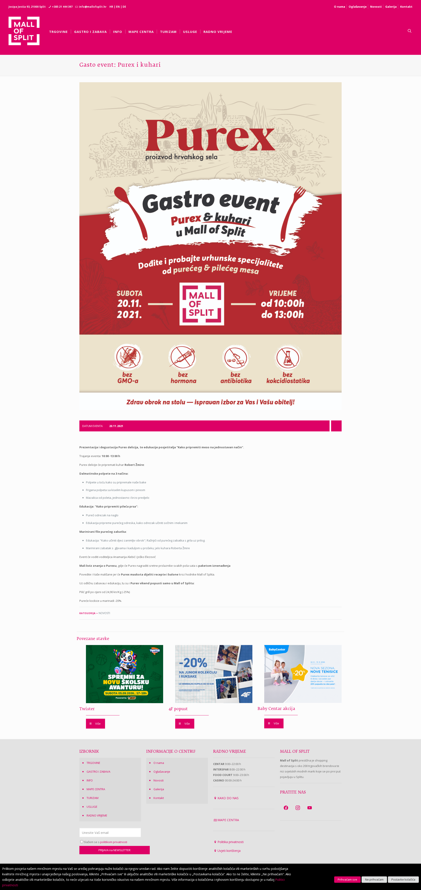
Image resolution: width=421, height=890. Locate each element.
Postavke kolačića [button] (403, 879)
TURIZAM (92, 798)
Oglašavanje (358, 7)
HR (111, 7)
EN (118, 7)
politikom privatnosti (113, 842)
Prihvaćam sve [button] (347, 879)
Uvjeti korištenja (229, 851)
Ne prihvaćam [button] (374, 879)
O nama (339, 7)
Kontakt (406, 7)
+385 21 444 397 (62, 7)
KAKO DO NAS (228, 798)
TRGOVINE (93, 763)
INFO (90, 780)
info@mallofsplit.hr (93, 7)
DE (124, 7)
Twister (87, 709)
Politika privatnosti (231, 842)
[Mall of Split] (24, 30)
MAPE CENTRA (96, 789)
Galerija (391, 7)
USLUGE (92, 807)
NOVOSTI (104, 613)
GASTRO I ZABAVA (98, 772)
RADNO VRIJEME (97, 815)
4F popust (178, 709)
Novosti (376, 7)
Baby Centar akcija (276, 709)
